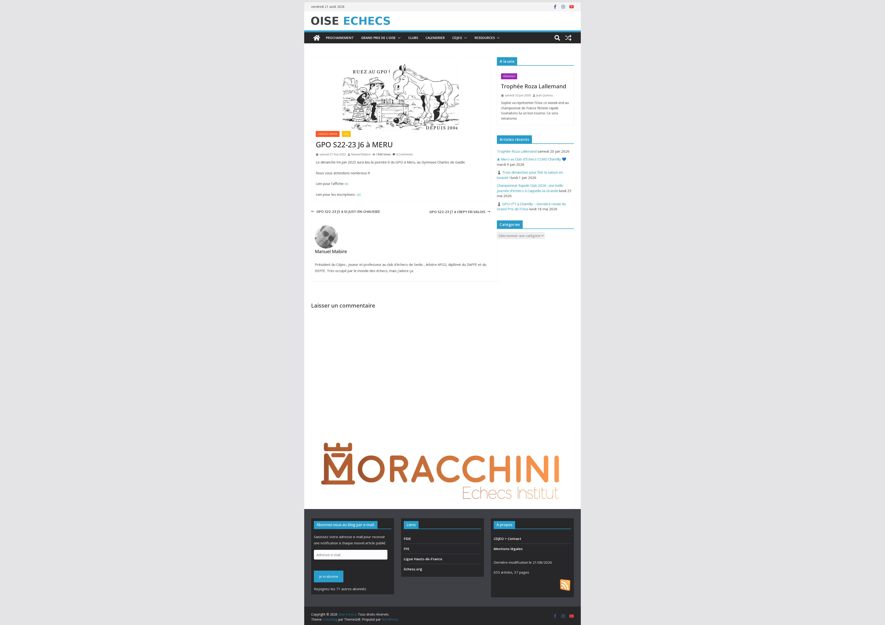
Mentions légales (508, 548)
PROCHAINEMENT (340, 38)
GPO (346, 134)
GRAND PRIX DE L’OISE (378, 38)
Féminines (509, 76)
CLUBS (413, 38)
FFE (406, 548)
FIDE (407, 538)
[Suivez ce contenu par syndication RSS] (565, 582)
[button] (398, 38)
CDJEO (457, 38)
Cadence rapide (328, 134)
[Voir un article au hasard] (568, 37)
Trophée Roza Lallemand (533, 86)
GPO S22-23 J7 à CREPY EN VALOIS (457, 211)
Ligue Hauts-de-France (423, 559)
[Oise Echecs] (316, 37)
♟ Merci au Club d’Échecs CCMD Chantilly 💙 (531, 159)
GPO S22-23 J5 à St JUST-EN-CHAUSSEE (348, 211)
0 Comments (404, 154)
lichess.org (413, 569)
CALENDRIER (435, 38)
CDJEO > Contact (507, 538)
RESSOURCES (485, 38)
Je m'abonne (328, 576)
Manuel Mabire (361, 154)
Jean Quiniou (544, 95)
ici (346, 183)
